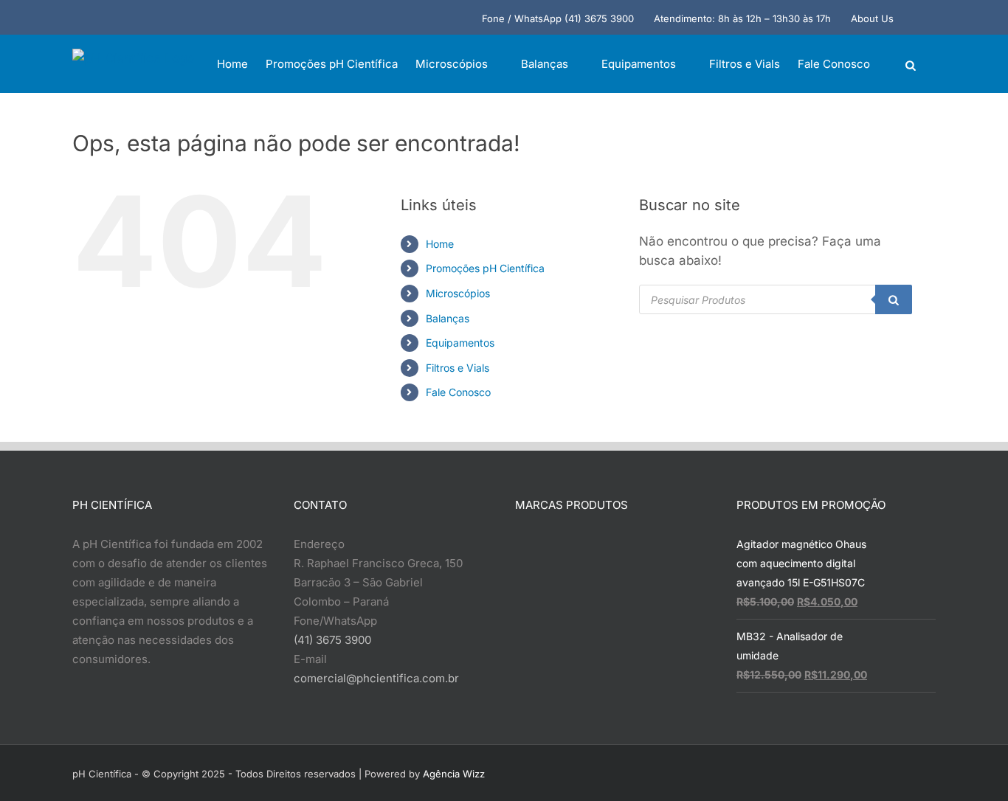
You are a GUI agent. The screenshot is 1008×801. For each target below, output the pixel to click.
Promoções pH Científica (485, 268)
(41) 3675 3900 (332, 640)
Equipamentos (460, 342)
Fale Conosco (458, 392)
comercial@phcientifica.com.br (376, 678)
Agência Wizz (454, 774)
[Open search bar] (910, 64)
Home (440, 243)
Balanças (447, 318)
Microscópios (458, 293)
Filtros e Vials (457, 367)
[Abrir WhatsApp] (971, 763)
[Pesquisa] (893, 299)
